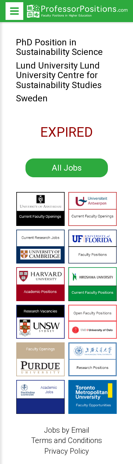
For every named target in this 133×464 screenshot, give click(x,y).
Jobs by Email (66, 430)
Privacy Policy (66, 451)
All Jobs (67, 167)
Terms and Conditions (66, 440)
